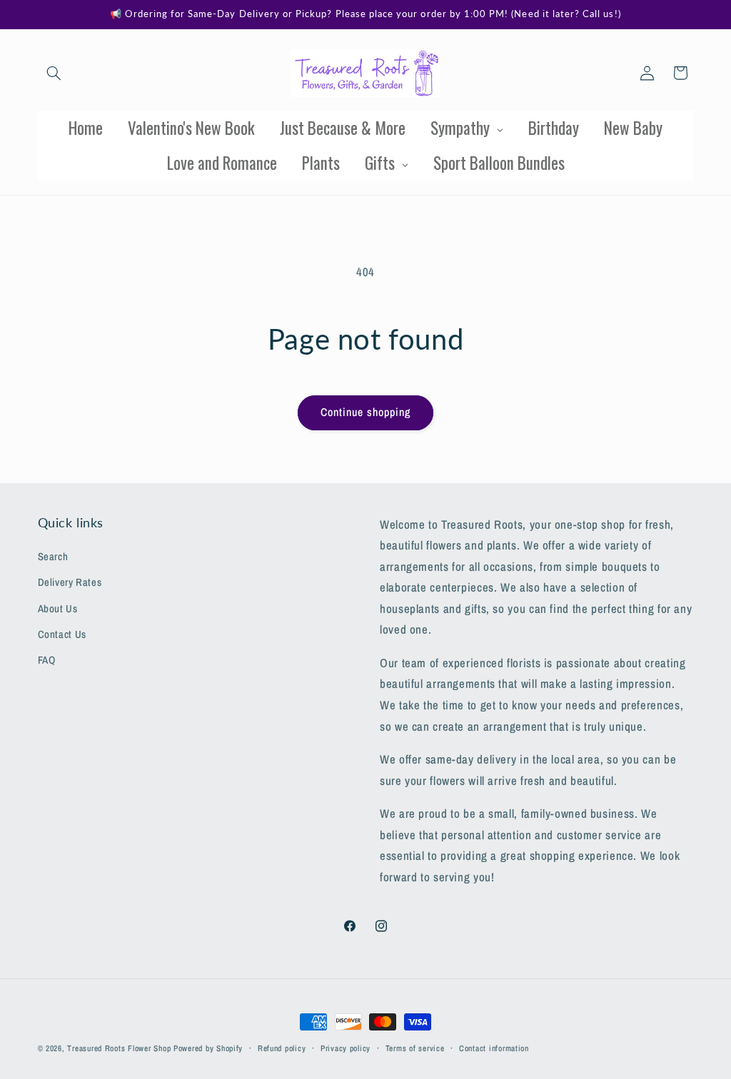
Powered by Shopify (208, 1048)
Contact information (494, 1048)
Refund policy (282, 1048)
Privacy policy (345, 1048)
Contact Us (62, 634)
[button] (54, 72)
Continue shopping (366, 412)
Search (53, 556)
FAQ (47, 660)
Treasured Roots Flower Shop (119, 1048)
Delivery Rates (70, 582)
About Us (58, 609)
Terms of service (415, 1048)
